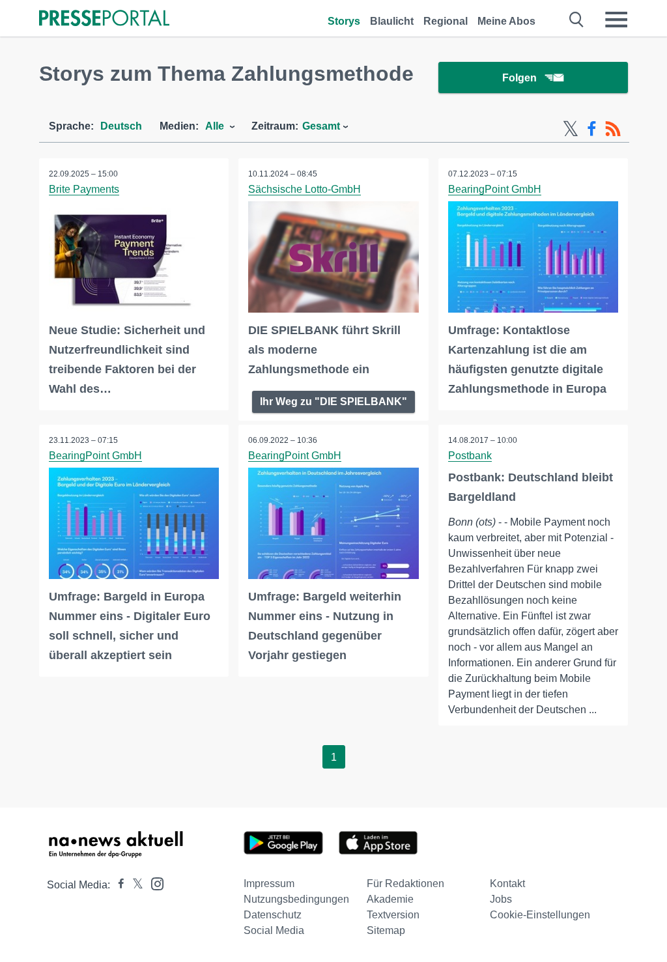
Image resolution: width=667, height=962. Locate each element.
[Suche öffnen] (577, 19)
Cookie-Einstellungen (540, 914)
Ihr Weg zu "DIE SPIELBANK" (333, 401)
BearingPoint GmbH (494, 189)
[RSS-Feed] (612, 129)
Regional (445, 21)
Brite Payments (84, 189)
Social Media (274, 930)
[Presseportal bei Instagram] (153, 882)
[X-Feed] (570, 129)
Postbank (470, 455)
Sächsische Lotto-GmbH (304, 189)
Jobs (501, 899)
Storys (344, 21)
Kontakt (507, 883)
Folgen (519, 77)
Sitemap (386, 930)
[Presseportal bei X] (133, 884)
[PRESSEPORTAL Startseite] (104, 19)
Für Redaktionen (405, 883)
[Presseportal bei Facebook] (117, 884)
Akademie (390, 899)
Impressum (269, 883)
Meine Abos (506, 21)
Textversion (393, 914)
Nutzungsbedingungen (296, 899)
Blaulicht (392, 21)
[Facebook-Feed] (592, 129)
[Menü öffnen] (616, 19)
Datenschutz (273, 914)
